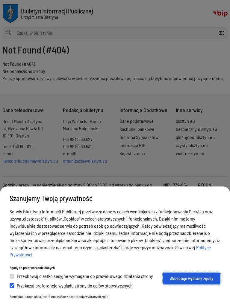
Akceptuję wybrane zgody (191, 278)
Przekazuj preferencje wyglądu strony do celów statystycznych (75, 285)
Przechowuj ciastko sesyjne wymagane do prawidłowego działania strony (85, 276)
